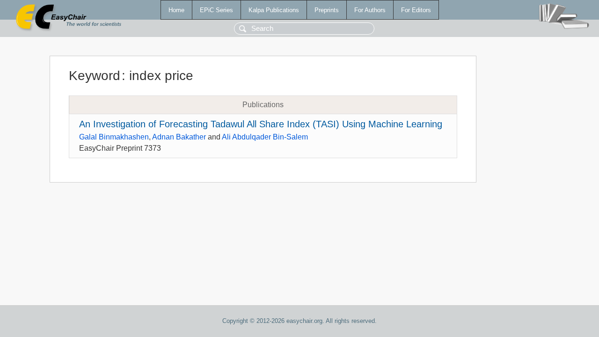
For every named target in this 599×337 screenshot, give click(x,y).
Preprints (326, 10)
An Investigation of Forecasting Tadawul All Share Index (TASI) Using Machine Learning (260, 124)
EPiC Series (216, 10)
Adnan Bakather (179, 137)
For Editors (416, 10)
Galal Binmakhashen (114, 137)
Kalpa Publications (273, 10)
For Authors (370, 10)
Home (176, 10)
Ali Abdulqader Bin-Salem (265, 137)
